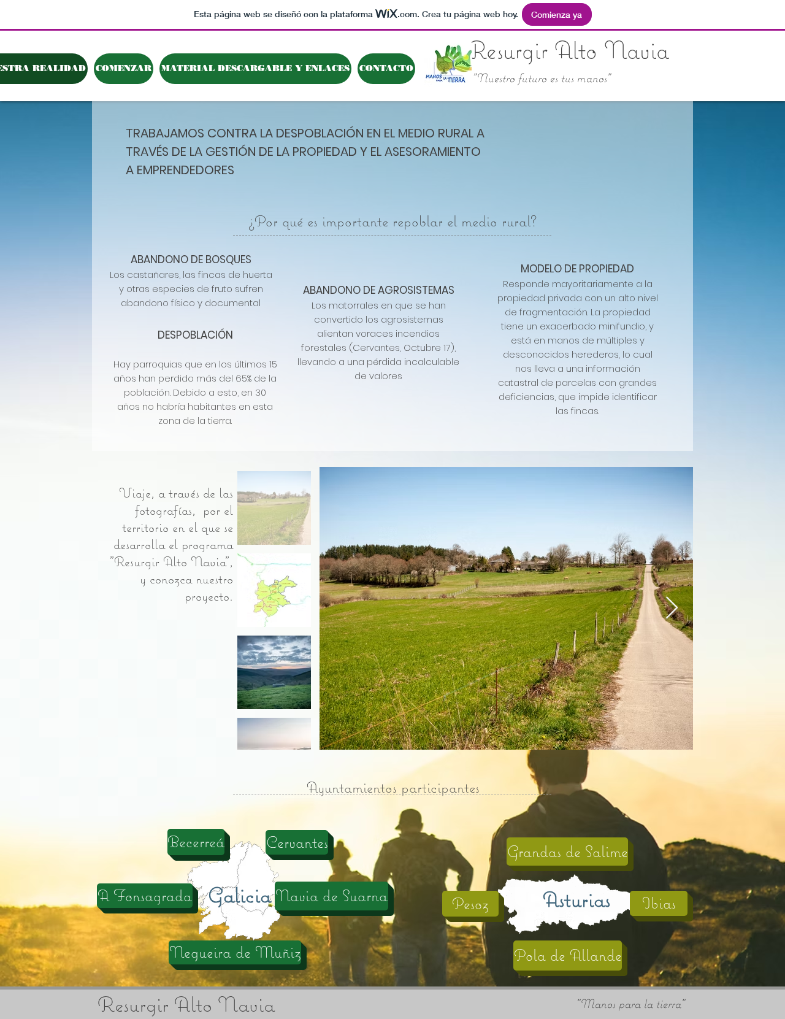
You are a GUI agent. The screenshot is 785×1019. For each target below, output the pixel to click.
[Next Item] (672, 608)
